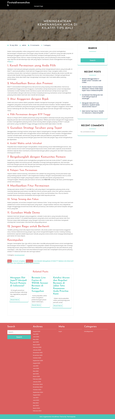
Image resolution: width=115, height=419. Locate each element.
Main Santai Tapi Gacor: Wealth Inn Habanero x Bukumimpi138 (93, 112)
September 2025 (38, 360)
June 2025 (36, 368)
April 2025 (36, 374)
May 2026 (36, 339)
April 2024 (36, 405)
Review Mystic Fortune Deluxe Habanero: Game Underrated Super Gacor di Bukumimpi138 (92, 88)
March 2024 (36, 408)
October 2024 (37, 389)
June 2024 (36, 400)
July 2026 (35, 334)
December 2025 (37, 352)
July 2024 (35, 397)
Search (92, 48)
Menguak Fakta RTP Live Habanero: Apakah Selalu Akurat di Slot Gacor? (91, 105)
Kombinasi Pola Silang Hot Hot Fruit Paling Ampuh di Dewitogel (92, 97)
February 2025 (37, 379)
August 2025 (36, 363)
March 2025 (36, 376)
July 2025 (35, 366)
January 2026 (37, 350)
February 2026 (37, 347)
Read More (15, 300)
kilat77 (11, 61)
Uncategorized (19, 255)
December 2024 (38, 384)
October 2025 (37, 358)
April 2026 (36, 342)
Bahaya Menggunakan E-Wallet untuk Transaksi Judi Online (91, 80)
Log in (60, 331)
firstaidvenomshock (18, 4)
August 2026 (36, 331)
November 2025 (37, 355)
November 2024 (37, 387)
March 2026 (36, 345)
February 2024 (37, 411)
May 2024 (36, 403)
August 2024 (36, 395)
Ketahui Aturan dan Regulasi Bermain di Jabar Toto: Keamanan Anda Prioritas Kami (61, 286)
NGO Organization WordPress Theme (52, 417)
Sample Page (38, 6)
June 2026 (36, 337)
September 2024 (38, 392)
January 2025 (37, 382)
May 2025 (36, 371)
